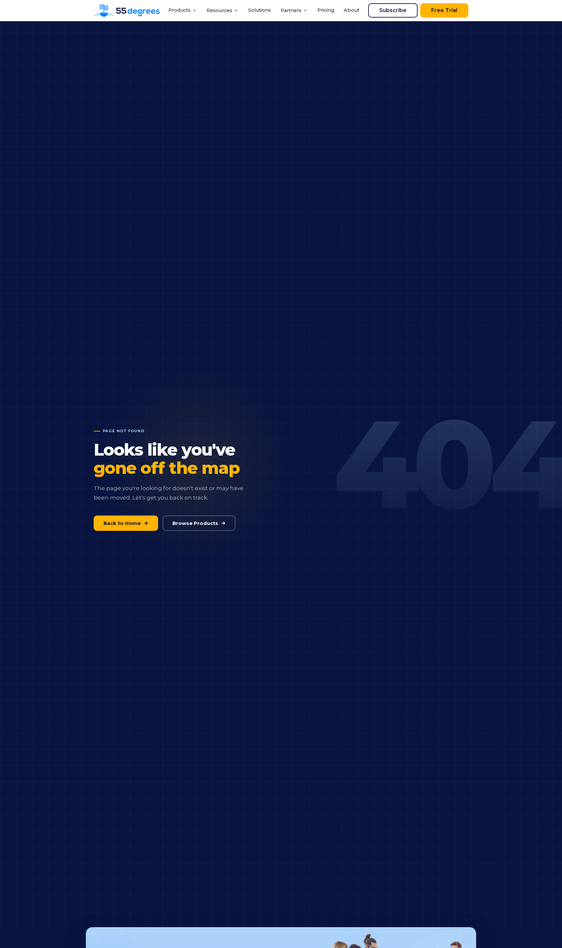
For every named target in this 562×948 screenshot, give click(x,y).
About (351, 10)
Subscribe (393, 10)
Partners (291, 10)
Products (179, 10)
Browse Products (195, 523)
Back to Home (122, 523)
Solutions (259, 10)
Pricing (325, 10)
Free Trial (444, 10)
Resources (219, 10)
